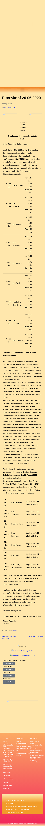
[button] (22, 90)
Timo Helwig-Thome (10, 107)
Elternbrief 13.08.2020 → (36, 636)
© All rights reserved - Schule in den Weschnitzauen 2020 (22, 823)
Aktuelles (14, 630)
